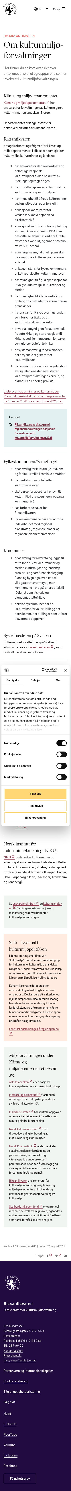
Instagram (10, 1455)
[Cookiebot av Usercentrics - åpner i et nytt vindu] (43, 670)
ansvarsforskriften (24, 903)
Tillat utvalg (35, 805)
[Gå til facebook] (49, 1256)
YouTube (9, 1445)
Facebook (10, 1465)
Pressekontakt (12, 1355)
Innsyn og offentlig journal (20, 1360)
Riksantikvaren (18, 1180)
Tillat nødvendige (35, 817)
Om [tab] (58, 680)
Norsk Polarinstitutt (21, 1146)
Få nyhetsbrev (20, 1478)
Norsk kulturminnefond (23, 1129)
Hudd (7, 1413)
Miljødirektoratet (19, 1112)
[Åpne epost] (65, 1256)
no (41, 9)
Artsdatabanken (19, 1082)
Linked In (10, 1424)
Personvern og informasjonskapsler (28, 1370)
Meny (56, 9)
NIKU (7, 857)
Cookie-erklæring (16, 1381)
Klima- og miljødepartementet (25, 102)
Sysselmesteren (38, 647)
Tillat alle (35, 793)
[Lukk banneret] (65, 670)
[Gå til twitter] (58, 1256)
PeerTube (10, 1434)
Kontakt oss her (13, 1350)
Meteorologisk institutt (23, 1095)
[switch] (61, 754)
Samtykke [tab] (13, 680)
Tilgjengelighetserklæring (22, 1391)
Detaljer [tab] (36, 680)
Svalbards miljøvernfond (24, 1206)
